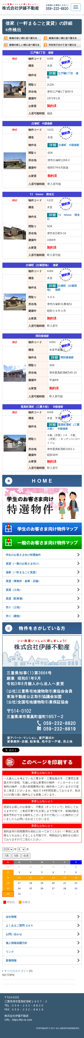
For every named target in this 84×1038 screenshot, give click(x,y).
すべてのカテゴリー (16, 971)
